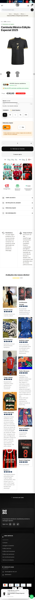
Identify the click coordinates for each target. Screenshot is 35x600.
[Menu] (3, 5)
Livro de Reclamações (8, 557)
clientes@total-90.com (11, 571)
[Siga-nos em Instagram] (10, 524)
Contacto (5, 542)
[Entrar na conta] (28, 5)
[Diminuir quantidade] (4, 143)
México (22, 14)
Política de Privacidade (9, 551)
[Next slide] (34, 74)
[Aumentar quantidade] (31, 143)
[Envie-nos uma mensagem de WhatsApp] (32, 597)
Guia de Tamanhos (16, 110)
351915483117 (8, 574)
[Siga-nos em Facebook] (14, 524)
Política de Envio (7, 548)
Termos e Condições (8, 560)
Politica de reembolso (8, 554)
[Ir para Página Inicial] (17, 5)
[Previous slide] (1, 74)
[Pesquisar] (32, 9)
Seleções (16, 14)
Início (10, 14)
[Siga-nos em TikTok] (17, 524)
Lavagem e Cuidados (8, 545)
